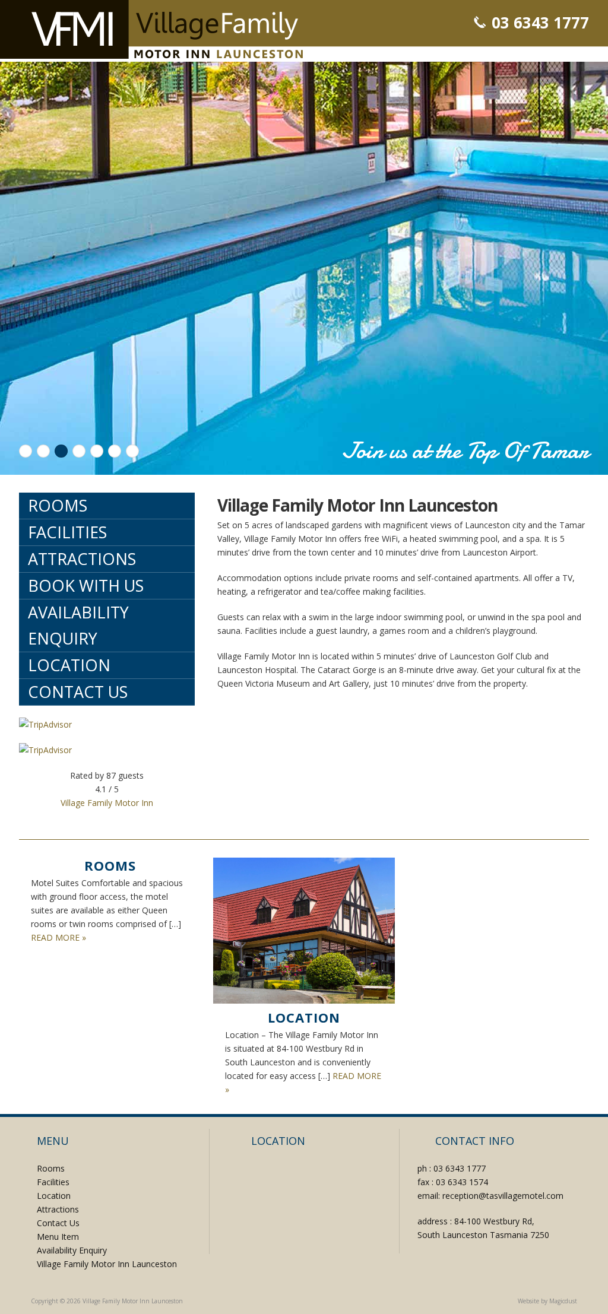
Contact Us (78, 692)
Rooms (57, 505)
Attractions (82, 559)
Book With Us (86, 585)
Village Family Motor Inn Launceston (167, 29)
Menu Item (58, 1236)
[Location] (304, 931)
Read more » (58, 937)
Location (69, 665)
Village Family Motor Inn (107, 802)
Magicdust (563, 1301)
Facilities (67, 532)
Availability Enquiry (78, 625)
